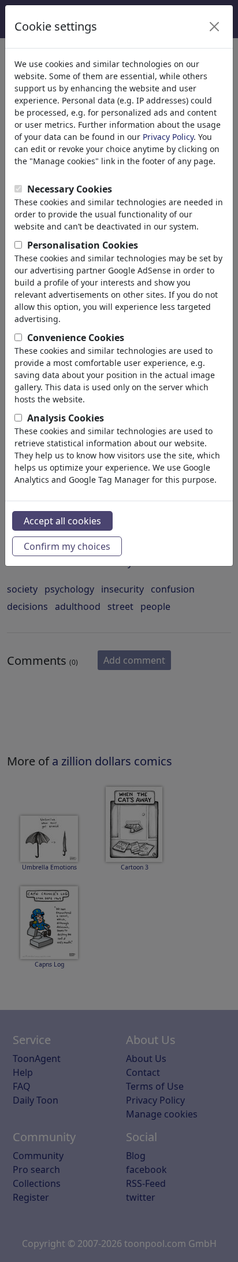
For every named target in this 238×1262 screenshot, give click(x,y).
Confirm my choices (67, 546)
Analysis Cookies (65, 418)
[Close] (214, 26)
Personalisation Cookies (82, 245)
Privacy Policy (168, 136)
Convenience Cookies (75, 337)
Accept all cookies (62, 521)
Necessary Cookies (69, 189)
